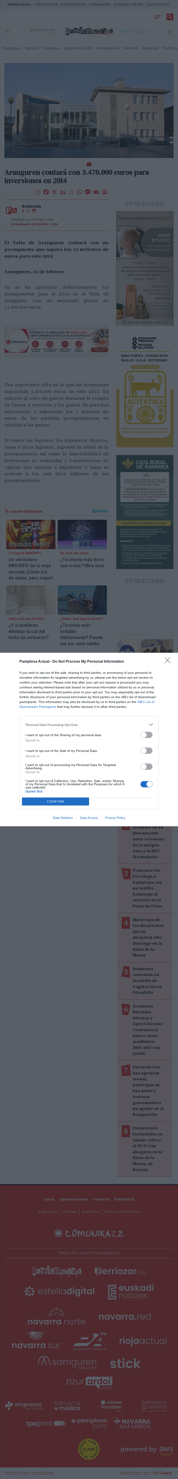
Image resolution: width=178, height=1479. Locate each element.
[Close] (169, 661)
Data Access (89, 818)
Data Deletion (63, 818)
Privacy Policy (115, 818)
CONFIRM (55, 801)
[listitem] (89, 724)
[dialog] (89, 739)
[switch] (146, 735)
